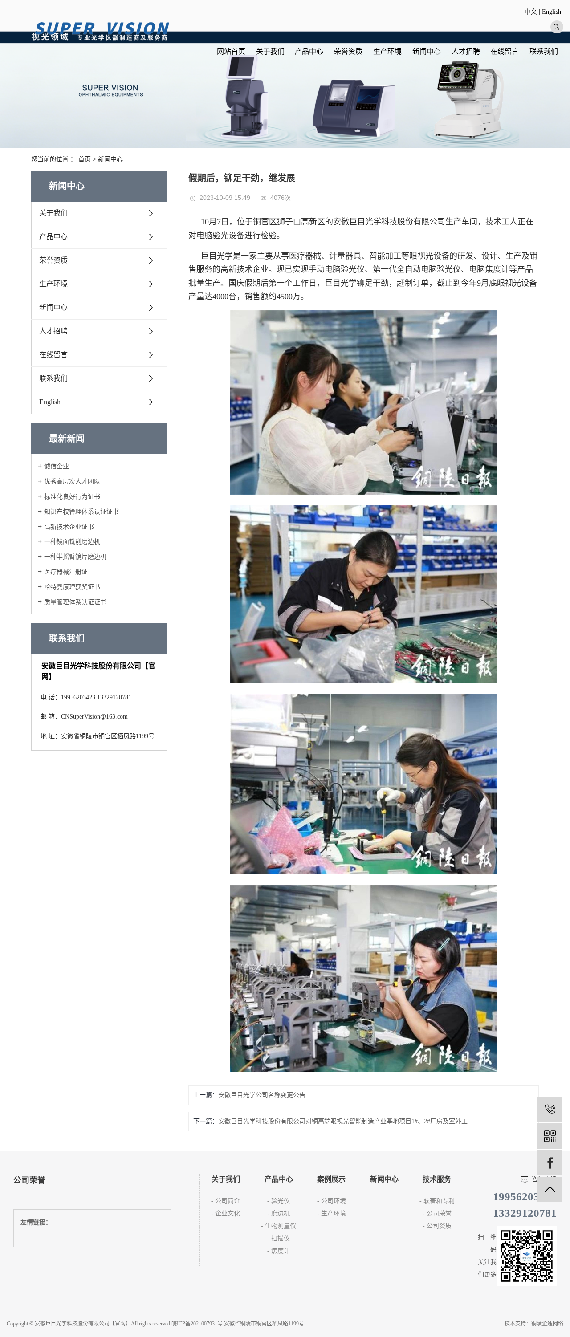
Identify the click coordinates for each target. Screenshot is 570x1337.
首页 (84, 159)
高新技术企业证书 (69, 527)
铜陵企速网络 (547, 1324)
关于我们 (270, 51)
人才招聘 (466, 51)
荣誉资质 (348, 51)
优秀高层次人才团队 (72, 481)
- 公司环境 (331, 1201)
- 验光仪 (278, 1201)
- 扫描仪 (278, 1238)
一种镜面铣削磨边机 (72, 541)
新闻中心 (426, 51)
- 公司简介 (225, 1201)
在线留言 (504, 51)
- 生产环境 (331, 1213)
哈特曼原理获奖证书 (72, 587)
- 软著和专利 (437, 1201)
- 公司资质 (437, 1226)
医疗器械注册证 (66, 572)
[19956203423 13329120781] (549, 1109)
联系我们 (543, 51)
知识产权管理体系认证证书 (81, 511)
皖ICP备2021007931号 (197, 1324)
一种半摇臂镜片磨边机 (75, 556)
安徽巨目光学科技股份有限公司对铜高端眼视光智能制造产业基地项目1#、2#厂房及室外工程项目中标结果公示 (346, 1121)
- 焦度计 (278, 1251)
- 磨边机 (278, 1213)
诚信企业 (56, 466)
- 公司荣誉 (437, 1213)
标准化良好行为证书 (72, 496)
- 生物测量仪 (278, 1226)
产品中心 (309, 51)
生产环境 (387, 51)
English (551, 11)
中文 (531, 11)
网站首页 (231, 51)
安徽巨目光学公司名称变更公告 (261, 1095)
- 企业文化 (225, 1213)
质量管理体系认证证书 (75, 602)
